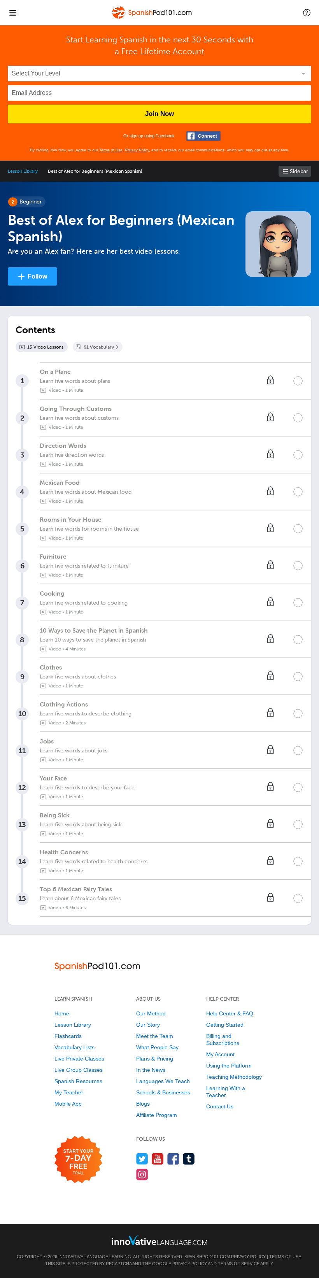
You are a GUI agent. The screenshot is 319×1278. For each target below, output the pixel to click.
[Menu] (12, 12)
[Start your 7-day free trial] (78, 1160)
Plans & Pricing (154, 1058)
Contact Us (219, 1106)
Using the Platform (229, 1065)
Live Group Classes (78, 1070)
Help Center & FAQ (229, 1013)
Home (61, 1013)
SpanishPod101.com (207, 1256)
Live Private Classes (79, 1058)
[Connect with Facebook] (203, 136)
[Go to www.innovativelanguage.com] (159, 1240)
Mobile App (68, 1104)
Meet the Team (154, 1036)
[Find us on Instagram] (142, 1174)
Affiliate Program (156, 1115)
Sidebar (299, 171)
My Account (220, 1054)
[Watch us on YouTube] (158, 1159)
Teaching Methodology (234, 1077)
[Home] (152, 18)
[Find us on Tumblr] (189, 1159)
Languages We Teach (163, 1081)
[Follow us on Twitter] (142, 1159)
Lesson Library (23, 171)
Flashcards (68, 1036)
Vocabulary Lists (74, 1047)
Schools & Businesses (163, 1092)
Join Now (159, 113)
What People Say (157, 1047)
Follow (37, 276)
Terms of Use (111, 150)
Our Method (151, 1013)
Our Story (148, 1025)
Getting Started (225, 1025)
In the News (150, 1070)
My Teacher (68, 1092)
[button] (306, 12)
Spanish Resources (78, 1081)
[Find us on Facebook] (173, 1159)
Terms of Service (238, 1263)
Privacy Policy (137, 150)
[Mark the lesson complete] (298, 381)
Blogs (143, 1104)
